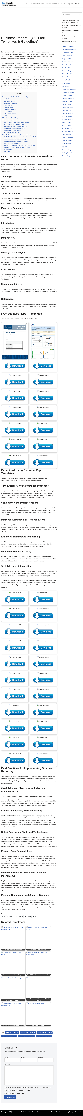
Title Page (7, 99)
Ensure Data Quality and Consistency (15, 139)
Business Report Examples (28, 1032)
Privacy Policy (69, 1112)
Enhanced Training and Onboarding (14, 128)
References (8, 116)
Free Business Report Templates (11, 118)
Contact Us (78, 1112)
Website (40, 1057)
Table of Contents (9, 101)
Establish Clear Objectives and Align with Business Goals (20, 137)
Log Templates (66, 86)
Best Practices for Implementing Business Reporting (16, 134)
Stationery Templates (68, 150)
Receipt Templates (67, 125)
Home (25, 3)
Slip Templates (66, 146)
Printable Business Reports (27, 1036)
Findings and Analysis (10, 109)
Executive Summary (10, 103)
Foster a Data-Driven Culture (12, 143)
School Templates (67, 140)
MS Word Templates (67, 101)
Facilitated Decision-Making (12, 130)
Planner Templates (67, 107)
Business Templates (67, 62)
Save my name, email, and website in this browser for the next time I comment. (28, 1087)
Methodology (8, 107)
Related (7, 151)
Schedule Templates (68, 137)
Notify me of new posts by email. (15, 1093)
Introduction (8, 105)
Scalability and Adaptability (12, 132)
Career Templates (67, 65)
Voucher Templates (67, 156)
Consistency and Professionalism (14, 124)
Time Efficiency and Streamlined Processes (16, 122)
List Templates (66, 83)
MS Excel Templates (68, 98)
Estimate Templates (67, 74)
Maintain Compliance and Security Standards (17, 147)
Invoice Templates (67, 80)
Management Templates (69, 89)
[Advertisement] (29, 23)
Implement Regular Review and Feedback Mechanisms (19, 145)
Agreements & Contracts (37, 3)
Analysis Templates (67, 52)
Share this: (8, 149)
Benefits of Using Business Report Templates (14, 120)
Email (23, 1057)
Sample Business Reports (44, 1036)
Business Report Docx (12, 1032)
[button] (58, 3)
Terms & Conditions (56, 1112)
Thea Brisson (6, 45)
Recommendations (10, 113)
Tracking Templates (67, 153)
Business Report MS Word (9, 1036)
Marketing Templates (68, 92)
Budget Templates (67, 58)
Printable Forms (66, 110)
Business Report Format (45, 1032)
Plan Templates (66, 104)
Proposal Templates (67, 119)
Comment (7, 1064)
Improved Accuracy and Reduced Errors (15, 126)
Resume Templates (67, 131)
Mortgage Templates (67, 95)
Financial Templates (67, 77)
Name (6, 1057)
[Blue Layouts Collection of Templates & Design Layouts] (9, 3)
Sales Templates (66, 134)
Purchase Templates (68, 122)
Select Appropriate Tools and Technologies (16, 141)
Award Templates (67, 55)
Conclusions (8, 111)
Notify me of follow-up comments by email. (18, 1090)
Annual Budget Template (69, 41)
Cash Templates (66, 68)
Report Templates (67, 128)
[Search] (80, 14)
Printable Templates (67, 113)
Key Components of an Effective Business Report (15, 97)
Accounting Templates (68, 46)
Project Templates (67, 116)
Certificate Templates (67, 3)
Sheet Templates (66, 143)
